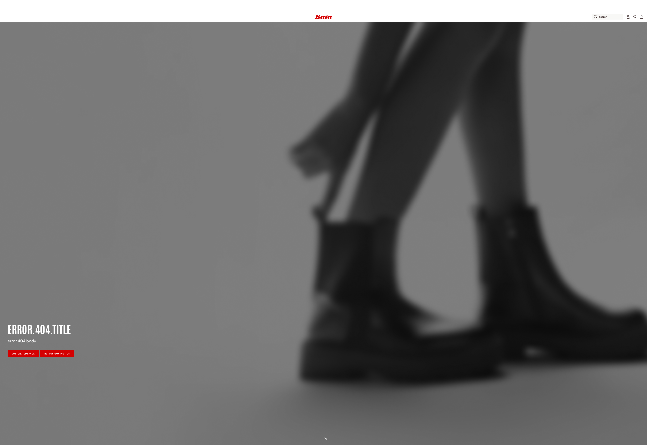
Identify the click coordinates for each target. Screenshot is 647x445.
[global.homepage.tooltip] (323, 17)
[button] (642, 17)
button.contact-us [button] (57, 353)
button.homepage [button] (23, 353)
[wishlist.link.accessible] (635, 17)
